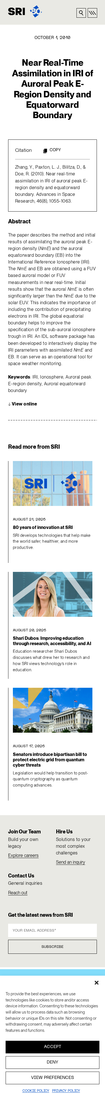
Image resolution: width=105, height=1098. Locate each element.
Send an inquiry (70, 862)
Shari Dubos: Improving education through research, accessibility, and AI (52, 641)
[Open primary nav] (92, 12)
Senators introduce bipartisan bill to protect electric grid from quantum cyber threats (50, 760)
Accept (52, 1047)
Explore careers (23, 855)
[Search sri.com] (81, 12)
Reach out (17, 892)
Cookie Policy (35, 1091)
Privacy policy (66, 1091)
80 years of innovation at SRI (43, 527)
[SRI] (25, 11)
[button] (96, 982)
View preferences (52, 1078)
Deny (52, 1062)
